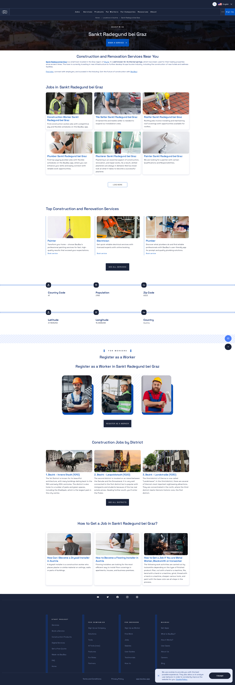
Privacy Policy (117, 679)
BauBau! (133, 71)
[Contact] (228, 338)
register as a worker (117, 423)
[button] (225, 4)
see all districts (117, 502)
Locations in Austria (110, 18)
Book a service (116, 43)
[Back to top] (228, 347)
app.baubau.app (143, 679)
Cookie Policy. (182, 679)
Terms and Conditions (92, 679)
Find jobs (49, 71)
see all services (117, 267)
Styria (106, 62)
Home (97, 18)
